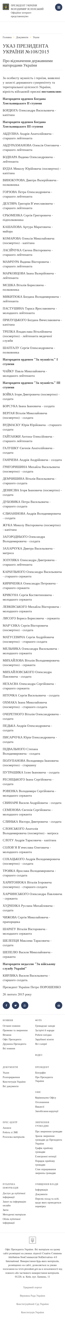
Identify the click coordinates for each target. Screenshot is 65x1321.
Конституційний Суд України (32, 1304)
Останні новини (11, 1025)
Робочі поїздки (43, 1034)
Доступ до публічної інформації (14, 1195)
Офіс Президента (12, 1039)
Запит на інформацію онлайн (14, 1203)
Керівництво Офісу (45, 1097)
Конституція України (14, 1081)
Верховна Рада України (32, 1295)
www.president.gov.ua (29, 1269)
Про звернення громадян (48, 1131)
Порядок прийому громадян (45, 1162)
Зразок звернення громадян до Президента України (48, 1139)
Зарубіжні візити (44, 1039)
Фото (38, 1020)
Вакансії (39, 1106)
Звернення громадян (42, 1124)
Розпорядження (11, 1077)
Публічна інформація (10, 1186)
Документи (22, 37)
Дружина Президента (14, 1044)
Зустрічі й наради (44, 1030)
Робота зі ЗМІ (10, 1132)
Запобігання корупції (46, 1111)
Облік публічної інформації (11, 1220)
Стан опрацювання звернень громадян (45, 1171)
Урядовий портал (32, 1287)
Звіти (5, 1210)
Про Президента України (44, 1079)
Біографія (40, 1072)
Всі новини (9, 1048)
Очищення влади (46, 1184)
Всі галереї (41, 1044)
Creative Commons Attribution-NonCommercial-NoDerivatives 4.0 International (34, 1257)
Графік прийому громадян (44, 1150)
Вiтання (7, 1034)
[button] (15, 1005)
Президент (42, 1067)
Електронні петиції (45, 1156)
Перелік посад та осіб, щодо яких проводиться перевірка (48, 1202)
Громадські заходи (45, 1025)
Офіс (38, 1092)
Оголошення (42, 1102)
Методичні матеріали (14, 1214)
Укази (36, 37)
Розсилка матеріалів (14, 1136)
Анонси (7, 1127)
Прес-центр (10, 1122)
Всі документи (11, 1086)
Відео (38, 1055)
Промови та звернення (15, 1030)
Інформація (41, 1189)
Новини (8, 1020)
